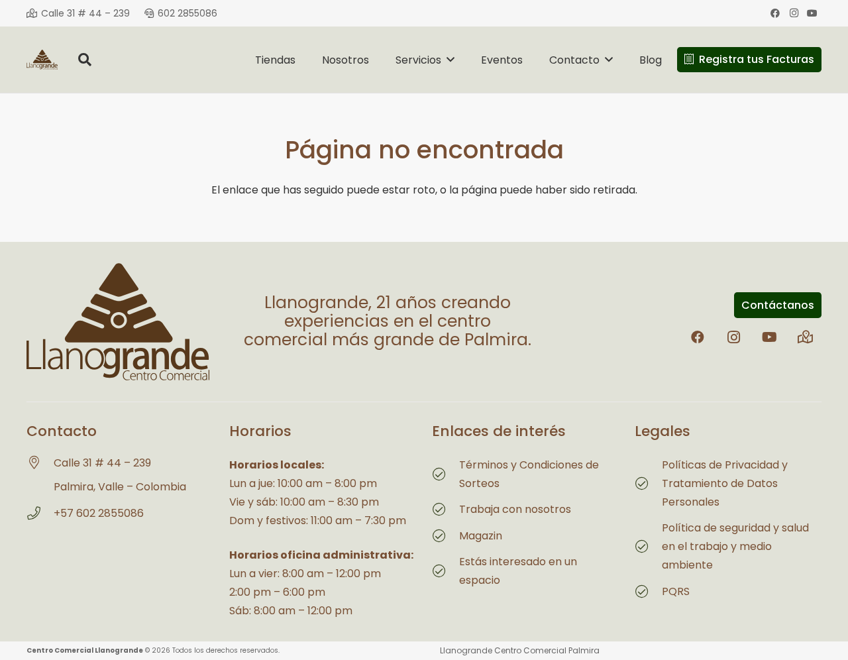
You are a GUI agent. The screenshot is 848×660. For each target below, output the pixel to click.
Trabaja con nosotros (515, 509)
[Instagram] (793, 13)
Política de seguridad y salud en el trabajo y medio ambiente (735, 546)
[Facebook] (775, 13)
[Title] (805, 337)
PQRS (676, 591)
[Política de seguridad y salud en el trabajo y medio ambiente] (648, 546)
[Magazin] (445, 536)
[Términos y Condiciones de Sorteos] (445, 474)
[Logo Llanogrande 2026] (42, 60)
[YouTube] (812, 13)
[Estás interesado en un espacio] (445, 571)
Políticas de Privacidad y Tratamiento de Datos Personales (725, 483)
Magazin (480, 535)
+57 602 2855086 (99, 513)
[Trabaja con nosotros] (445, 509)
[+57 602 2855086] (40, 513)
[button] (84, 59)
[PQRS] (648, 591)
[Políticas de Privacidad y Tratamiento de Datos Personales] (648, 483)
